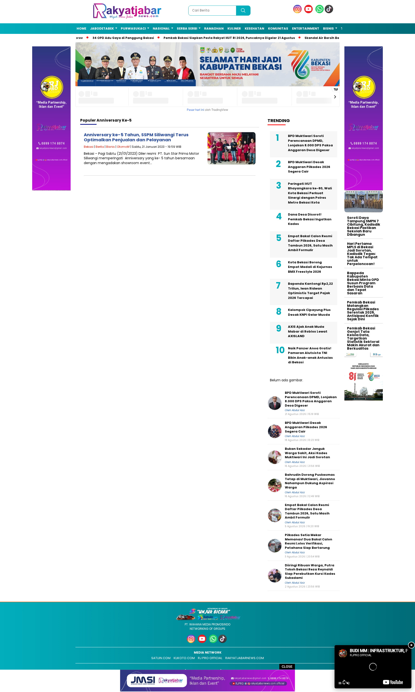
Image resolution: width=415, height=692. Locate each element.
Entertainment (305, 28)
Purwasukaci (133, 28)
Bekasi (88, 147)
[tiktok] (330, 12)
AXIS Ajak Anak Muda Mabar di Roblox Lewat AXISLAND (307, 331)
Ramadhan (214, 28)
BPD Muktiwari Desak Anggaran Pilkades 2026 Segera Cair (309, 167)
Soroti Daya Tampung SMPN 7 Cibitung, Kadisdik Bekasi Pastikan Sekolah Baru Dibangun (363, 226)
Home (81, 28)
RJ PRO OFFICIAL (210, 658)
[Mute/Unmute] (348, 683)
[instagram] (298, 12)
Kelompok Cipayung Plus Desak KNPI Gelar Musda (309, 312)
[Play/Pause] (339, 683)
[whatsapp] (319, 12)
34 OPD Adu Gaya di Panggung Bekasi (116, 38)
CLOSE (287, 666)
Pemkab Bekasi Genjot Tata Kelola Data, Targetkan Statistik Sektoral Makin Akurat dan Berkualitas (363, 338)
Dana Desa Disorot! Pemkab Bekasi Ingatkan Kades (309, 219)
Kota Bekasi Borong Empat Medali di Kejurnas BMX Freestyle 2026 (310, 267)
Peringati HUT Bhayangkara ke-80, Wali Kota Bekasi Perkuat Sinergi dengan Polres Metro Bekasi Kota (310, 193)
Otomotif (123, 147)
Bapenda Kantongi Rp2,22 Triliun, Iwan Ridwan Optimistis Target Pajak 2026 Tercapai (310, 290)
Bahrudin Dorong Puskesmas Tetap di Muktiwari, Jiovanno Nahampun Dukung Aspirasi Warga (310, 481)
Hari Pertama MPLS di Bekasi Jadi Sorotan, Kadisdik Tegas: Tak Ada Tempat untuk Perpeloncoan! (362, 253)
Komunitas (278, 28)
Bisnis (328, 28)
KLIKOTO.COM (184, 658)
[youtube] (309, 12)
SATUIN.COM (161, 658)
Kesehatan (254, 28)
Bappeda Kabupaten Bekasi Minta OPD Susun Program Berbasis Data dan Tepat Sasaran (363, 283)
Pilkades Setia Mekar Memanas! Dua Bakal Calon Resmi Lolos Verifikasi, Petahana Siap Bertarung (308, 541)
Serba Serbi (187, 28)
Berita (100, 147)
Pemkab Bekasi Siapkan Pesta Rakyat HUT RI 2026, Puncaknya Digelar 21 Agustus (222, 38)
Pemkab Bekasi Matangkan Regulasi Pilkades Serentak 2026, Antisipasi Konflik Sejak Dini (363, 310)
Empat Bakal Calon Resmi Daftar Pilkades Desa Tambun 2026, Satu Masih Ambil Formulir (310, 243)
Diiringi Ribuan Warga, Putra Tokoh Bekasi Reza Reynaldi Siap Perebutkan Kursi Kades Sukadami (310, 571)
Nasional (161, 28)
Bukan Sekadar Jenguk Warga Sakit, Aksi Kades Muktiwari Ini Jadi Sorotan (307, 453)
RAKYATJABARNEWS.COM (244, 658)
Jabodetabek (102, 28)
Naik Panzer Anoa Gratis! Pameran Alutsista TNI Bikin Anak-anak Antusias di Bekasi (310, 355)
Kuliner (234, 28)
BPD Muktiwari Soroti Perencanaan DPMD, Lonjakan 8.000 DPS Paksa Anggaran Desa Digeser (310, 143)
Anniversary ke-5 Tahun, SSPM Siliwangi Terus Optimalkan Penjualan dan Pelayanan (136, 137)
